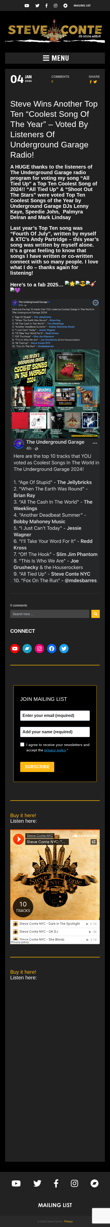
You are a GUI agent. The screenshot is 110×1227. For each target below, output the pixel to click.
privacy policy (55, 750)
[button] (55, 58)
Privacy (68, 1221)
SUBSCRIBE (37, 767)
